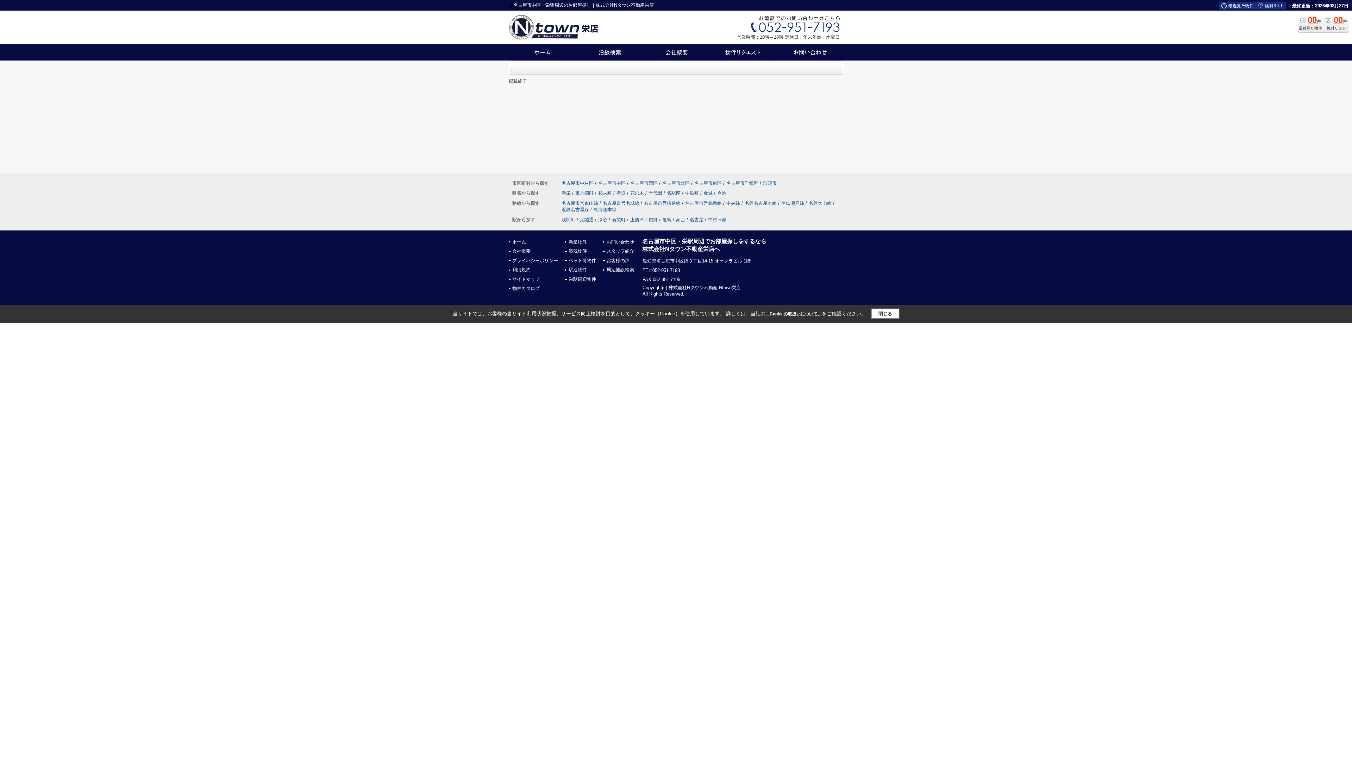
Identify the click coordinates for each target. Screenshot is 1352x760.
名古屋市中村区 (578, 183)
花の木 (637, 193)
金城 (708, 193)
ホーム (519, 242)
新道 (621, 193)
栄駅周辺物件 (582, 279)
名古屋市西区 (644, 183)
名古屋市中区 (612, 183)
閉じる (885, 313)
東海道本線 (605, 209)
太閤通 (587, 219)
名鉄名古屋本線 (761, 203)
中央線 (733, 203)
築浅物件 (578, 251)
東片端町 (584, 193)
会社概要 (521, 251)
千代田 (655, 193)
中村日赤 (717, 219)
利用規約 (521, 269)
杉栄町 (605, 193)
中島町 (692, 193)
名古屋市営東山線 (580, 203)
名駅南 (674, 193)
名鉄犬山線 (820, 203)
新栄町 (619, 219)
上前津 (637, 219)
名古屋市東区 (708, 183)
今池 (721, 193)
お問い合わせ (620, 242)
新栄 (566, 193)
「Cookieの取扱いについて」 (793, 313)
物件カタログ (526, 288)
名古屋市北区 (676, 183)
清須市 (770, 183)
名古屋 (696, 219)
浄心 (602, 219)
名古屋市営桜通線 (662, 203)
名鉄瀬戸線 (792, 203)
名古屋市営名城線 (621, 203)
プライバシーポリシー (535, 260)
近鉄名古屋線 (575, 209)
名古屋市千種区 (742, 183)
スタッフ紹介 (620, 251)
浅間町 (568, 219)
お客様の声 (618, 260)
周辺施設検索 (620, 269)
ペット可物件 (582, 260)
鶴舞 (653, 219)
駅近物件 (578, 269)
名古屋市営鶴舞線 (703, 203)
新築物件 (578, 242)
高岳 (680, 219)
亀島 (666, 219)
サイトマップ (526, 279)
